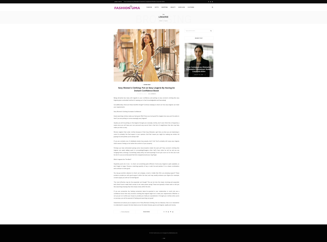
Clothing (191, 7)
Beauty (173, 7)
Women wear (147, 84)
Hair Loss (181, 7)
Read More (146, 211)
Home (160, 20)
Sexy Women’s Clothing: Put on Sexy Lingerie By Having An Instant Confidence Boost (146, 89)
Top (164, 238)
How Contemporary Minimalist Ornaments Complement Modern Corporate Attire (199, 69)
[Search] (212, 7)
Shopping (164, 7)
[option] (198, 60)
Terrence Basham (125, 211)
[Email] (172, 211)
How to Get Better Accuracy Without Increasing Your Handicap (139, 1)
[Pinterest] (170, 211)
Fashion (149, 7)
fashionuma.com (173, 233)
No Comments (152, 93)
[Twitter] (168, 211)
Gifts (157, 7)
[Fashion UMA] (127, 7)
